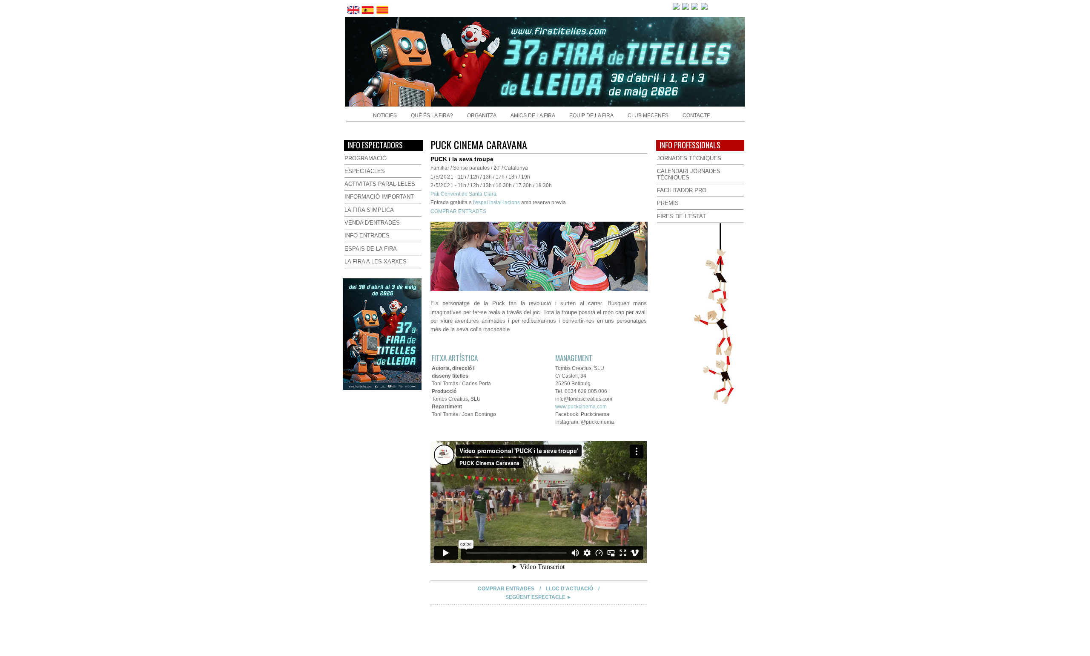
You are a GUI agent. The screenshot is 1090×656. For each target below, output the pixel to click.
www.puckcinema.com (581, 407)
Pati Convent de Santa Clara (463, 194)
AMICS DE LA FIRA (533, 115)
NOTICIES (385, 115)
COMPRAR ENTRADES (458, 211)
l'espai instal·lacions (496, 202)
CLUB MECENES (648, 115)
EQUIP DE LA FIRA (591, 115)
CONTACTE (696, 115)
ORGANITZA (481, 115)
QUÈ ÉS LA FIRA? (432, 115)
